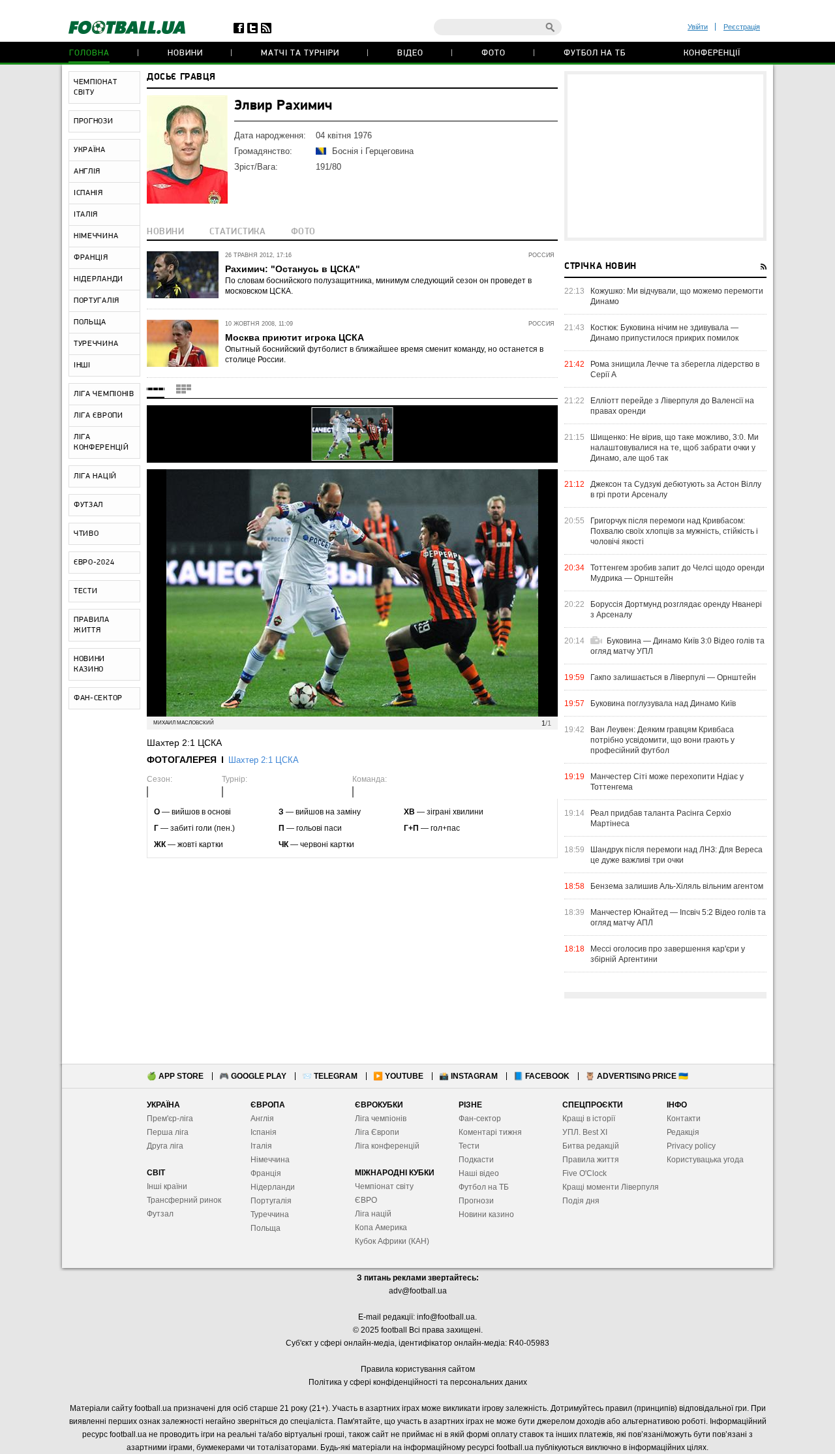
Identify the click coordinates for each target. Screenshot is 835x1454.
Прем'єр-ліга (170, 1118)
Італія (261, 1146)
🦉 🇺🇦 (636, 1076)
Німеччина (270, 1159)
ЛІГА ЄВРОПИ (98, 416)
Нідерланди (272, 1187)
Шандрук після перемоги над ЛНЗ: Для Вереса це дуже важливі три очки (676, 855)
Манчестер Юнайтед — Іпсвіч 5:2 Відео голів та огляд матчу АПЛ (678, 917)
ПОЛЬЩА (90, 322)
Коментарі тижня (490, 1132)
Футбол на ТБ (595, 53)
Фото (493, 53)
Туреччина (269, 1214)
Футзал (160, 1213)
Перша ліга (168, 1132)
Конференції (712, 53)
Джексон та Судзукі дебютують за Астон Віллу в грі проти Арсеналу (675, 489)
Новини (185, 53)
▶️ (398, 1076)
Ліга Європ (375, 1132)
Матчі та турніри (300, 53)
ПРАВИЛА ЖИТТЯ (92, 625)
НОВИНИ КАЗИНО (89, 664)
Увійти (698, 27)
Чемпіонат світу (384, 1186)
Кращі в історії (588, 1118)
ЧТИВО (86, 534)
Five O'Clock (584, 1173)
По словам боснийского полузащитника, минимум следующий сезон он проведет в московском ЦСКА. (378, 286)
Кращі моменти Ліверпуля (610, 1187)
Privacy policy (691, 1146)
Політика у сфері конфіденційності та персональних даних (418, 1382)
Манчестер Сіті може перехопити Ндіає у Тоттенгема (667, 782)
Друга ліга (165, 1146)
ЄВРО (366, 1200)
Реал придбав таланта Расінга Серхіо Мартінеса (660, 818)
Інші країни (167, 1186)
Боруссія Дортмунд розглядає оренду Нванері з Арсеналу (676, 609)
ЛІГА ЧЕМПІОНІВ (104, 394)
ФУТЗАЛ (88, 505)
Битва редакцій (590, 1146)
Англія (262, 1118)
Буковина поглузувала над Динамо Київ (663, 703)
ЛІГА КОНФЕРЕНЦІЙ (101, 442)
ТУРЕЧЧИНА (96, 344)
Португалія (271, 1200)
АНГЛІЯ (87, 172)
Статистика (237, 232)
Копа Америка (381, 1227)
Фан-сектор (480, 1118)
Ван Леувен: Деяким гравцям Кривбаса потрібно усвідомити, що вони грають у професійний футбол (662, 740)
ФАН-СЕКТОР (98, 698)
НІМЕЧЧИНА (96, 236)
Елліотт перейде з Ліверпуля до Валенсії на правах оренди (672, 406)
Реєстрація (741, 27)
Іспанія (263, 1132)
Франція (265, 1173)
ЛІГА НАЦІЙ (95, 476)
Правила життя (590, 1159)
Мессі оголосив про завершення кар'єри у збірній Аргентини (667, 954)
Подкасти (476, 1159)
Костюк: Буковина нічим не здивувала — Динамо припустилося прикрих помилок (664, 333)
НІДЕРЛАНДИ (98, 279)
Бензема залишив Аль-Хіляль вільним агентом (676, 886)
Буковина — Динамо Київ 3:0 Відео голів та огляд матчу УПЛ (677, 646)
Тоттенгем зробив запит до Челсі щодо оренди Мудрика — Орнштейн (677, 573)
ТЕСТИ (86, 591)
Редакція (683, 1132)
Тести (469, 1146)
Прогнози (476, 1200)
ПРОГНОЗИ (94, 121)
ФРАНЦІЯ (91, 258)
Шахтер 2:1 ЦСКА (263, 760)
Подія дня (581, 1200)
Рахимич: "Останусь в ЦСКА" (292, 269)
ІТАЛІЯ (86, 215)
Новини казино (486, 1214)
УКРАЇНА (90, 150)
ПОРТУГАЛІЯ (96, 301)
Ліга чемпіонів (380, 1118)
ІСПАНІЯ (88, 193)
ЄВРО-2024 (94, 562)
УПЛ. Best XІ (584, 1132)
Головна (89, 53)
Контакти (684, 1118)
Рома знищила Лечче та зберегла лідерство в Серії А (674, 369)
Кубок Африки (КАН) (392, 1241)
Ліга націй (373, 1213)
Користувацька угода (705, 1159)
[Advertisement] (665, 156)
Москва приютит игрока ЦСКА (294, 337)
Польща (265, 1228)
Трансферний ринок (184, 1200)
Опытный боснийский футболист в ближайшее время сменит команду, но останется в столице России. (384, 354)
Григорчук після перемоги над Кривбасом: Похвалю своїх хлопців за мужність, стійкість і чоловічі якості (674, 531)
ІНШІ (82, 365)
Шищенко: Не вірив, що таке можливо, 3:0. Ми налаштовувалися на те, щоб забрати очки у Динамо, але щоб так (674, 448)
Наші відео (479, 1173)
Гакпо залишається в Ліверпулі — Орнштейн (673, 677)
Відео (410, 53)
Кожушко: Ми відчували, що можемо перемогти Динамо (676, 296)
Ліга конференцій (387, 1146)
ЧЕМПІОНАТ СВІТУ (95, 87)
